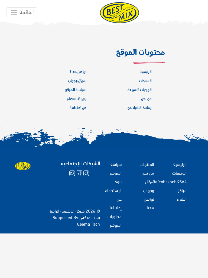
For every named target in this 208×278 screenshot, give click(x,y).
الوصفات (179, 172)
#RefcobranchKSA (169, 181)
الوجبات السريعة (139, 89)
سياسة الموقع (75, 89)
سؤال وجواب (77, 80)
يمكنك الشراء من (139, 107)
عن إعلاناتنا (78, 107)
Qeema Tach (88, 223)
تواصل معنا (78, 71)
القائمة (26, 11)
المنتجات (145, 80)
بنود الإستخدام (76, 98)
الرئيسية (145, 71)
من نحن (146, 98)
